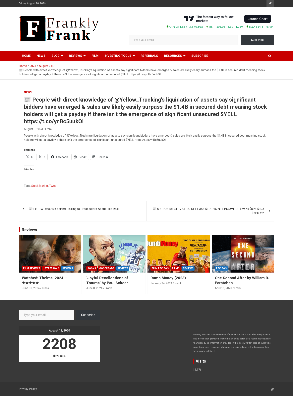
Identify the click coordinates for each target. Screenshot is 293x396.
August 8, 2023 (33, 129)
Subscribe (257, 39)
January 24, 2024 (161, 283)
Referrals (149, 56)
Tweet (53, 185)
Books (92, 268)
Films (175, 268)
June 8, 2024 (94, 288)
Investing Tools (117, 56)
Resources (173, 56)
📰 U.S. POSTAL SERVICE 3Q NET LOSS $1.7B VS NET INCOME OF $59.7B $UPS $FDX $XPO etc (208, 211)
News (41, 56)
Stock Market (39, 185)
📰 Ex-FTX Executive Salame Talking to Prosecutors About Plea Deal (74, 209)
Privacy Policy (28, 389)
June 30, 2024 (31, 288)
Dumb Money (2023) (168, 278)
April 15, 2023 (223, 288)
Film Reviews (31, 268)
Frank (48, 129)
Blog (55, 56)
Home (26, 56)
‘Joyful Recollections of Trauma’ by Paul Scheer (107, 280)
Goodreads (106, 268)
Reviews (75, 56)
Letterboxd (51, 268)
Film (94, 56)
